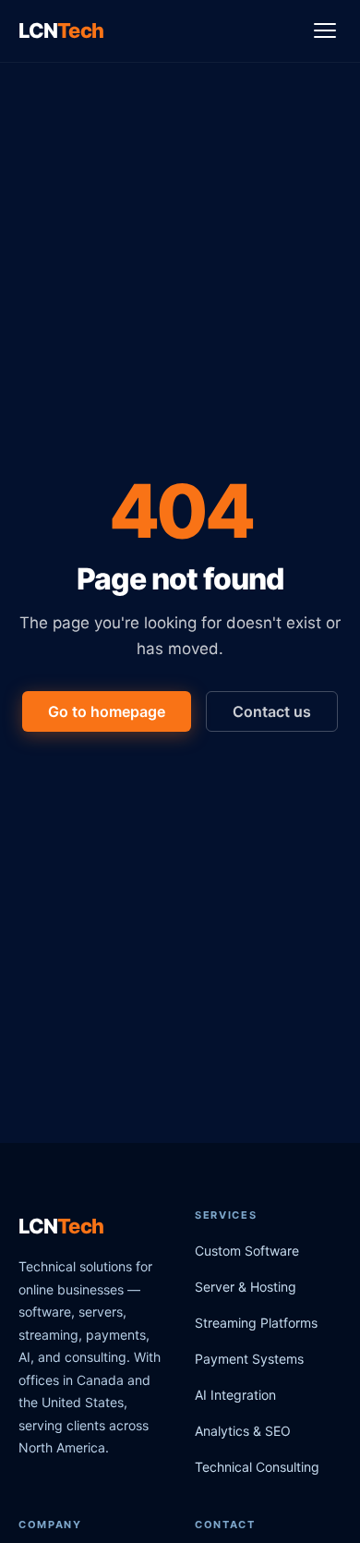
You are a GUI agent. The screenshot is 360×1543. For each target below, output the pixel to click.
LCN (60, 30)
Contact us (272, 711)
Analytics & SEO (243, 1431)
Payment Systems (249, 1359)
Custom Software (247, 1250)
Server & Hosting (245, 1286)
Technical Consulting (257, 1467)
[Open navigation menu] (325, 30)
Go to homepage (106, 711)
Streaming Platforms (256, 1322)
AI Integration (235, 1395)
